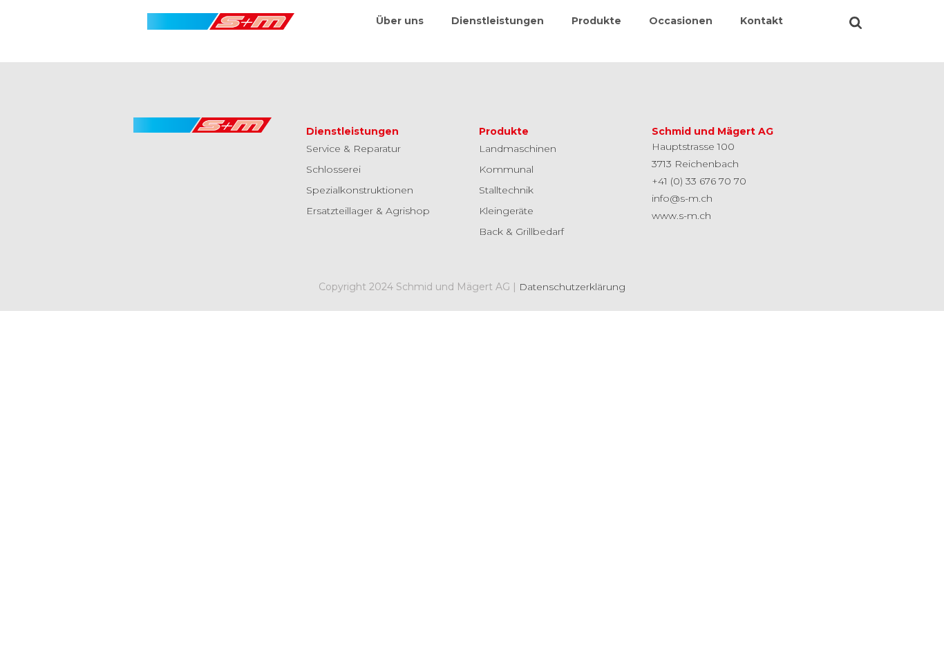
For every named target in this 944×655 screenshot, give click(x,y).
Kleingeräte (506, 211)
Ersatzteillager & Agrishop (368, 211)
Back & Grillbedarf (521, 231)
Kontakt (761, 21)
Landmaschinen (517, 148)
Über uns (400, 21)
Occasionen (680, 21)
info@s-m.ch (682, 198)
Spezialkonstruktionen (359, 190)
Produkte (596, 21)
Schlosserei (333, 169)
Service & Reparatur (353, 148)
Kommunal (506, 169)
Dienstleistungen (497, 21)
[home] (220, 15)
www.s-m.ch (681, 215)
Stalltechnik (506, 190)
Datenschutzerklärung (572, 287)
